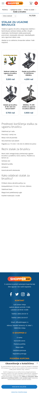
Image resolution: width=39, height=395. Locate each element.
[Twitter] (17, 295)
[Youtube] (28, 295)
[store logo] (14, 3)
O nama (19, 337)
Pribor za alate (29, 10)
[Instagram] (23, 295)
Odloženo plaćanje (19, 350)
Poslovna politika (19, 344)
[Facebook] (11, 295)
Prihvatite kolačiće (19, 386)
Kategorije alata (16, 10)
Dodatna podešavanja (19, 392)
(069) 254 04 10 (23, 314)
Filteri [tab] (32, 16)
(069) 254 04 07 (22, 318)
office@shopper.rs (22, 322)
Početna (5, 10)
